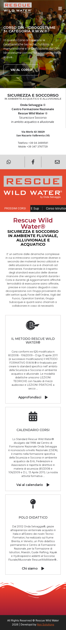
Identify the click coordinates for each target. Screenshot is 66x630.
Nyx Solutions (45, 624)
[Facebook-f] (33, 162)
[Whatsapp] (8, 162)
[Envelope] (57, 162)
